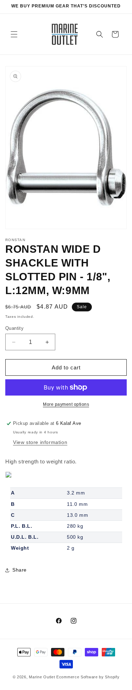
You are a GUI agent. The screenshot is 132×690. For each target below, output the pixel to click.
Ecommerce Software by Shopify (87, 677)
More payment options (66, 404)
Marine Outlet (42, 677)
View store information (40, 442)
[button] (14, 34)
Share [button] (19, 570)
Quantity (14, 328)
